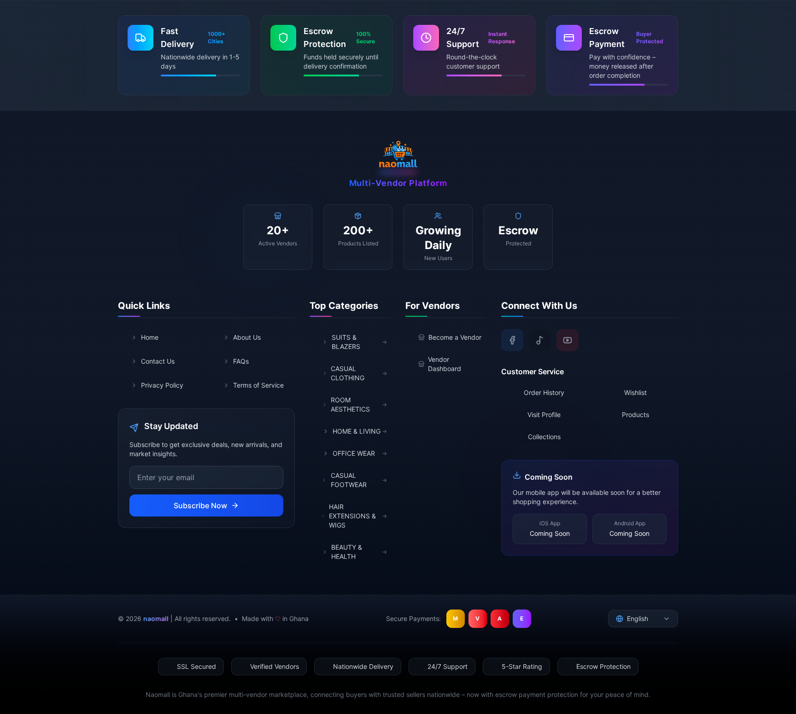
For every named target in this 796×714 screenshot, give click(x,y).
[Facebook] (512, 340)
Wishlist (635, 392)
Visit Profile (544, 414)
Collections (544, 437)
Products (635, 414)
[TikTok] (540, 340)
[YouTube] (567, 340)
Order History (544, 392)
